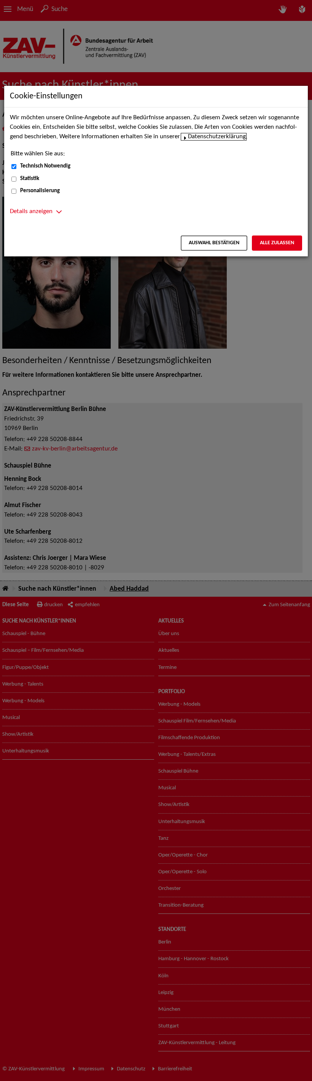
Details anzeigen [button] (31, 212)
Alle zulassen (277, 243)
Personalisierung (40, 191)
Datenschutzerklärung (217, 137)
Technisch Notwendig (45, 166)
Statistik (29, 179)
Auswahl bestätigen (214, 243)
